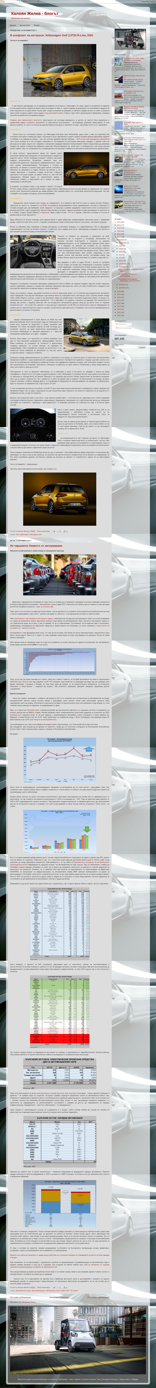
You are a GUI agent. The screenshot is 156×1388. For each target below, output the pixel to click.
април (121, 249)
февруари (123, 243)
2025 (119, 312)
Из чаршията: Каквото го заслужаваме (36, 545)
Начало (13, 25)
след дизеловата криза (53, 113)
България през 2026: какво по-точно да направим (134, 59)
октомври (122, 267)
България (74, 1291)
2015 (119, 231)
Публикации (122, 324)
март (121, 246)
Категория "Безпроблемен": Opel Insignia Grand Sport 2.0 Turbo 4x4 (134, 139)
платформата (50, 205)
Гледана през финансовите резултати (26, 120)
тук (55, 469)
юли (120, 258)
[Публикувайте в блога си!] (60, 531)
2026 (119, 315)
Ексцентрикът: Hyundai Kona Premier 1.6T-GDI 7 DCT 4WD (135, 202)
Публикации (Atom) (28, 1302)
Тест (17, 534)
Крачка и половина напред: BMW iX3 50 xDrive (134, 107)
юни (120, 255)
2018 (119, 291)
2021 (119, 300)
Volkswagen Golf (35, 534)
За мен (36, 25)
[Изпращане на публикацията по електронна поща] (54, 531)
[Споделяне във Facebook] (64, 531)
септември (123, 264)
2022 (119, 303)
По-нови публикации (20, 1297)
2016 (119, 234)
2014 (119, 228)
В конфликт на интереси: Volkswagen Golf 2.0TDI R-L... (130, 280)
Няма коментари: (44, 531)
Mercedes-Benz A (130, 170)
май (120, 252)
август (121, 261)
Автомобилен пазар (23, 1291)
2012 (119, 222)
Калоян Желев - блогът (35, 13)
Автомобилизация (38, 1291)
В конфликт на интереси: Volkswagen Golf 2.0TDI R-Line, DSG (51, 35)
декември (123, 288)
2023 (119, 306)
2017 (119, 237)
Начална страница (59, 1297)
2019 (119, 294)
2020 (119, 297)
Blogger (135, 1379)
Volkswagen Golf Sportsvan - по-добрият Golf (134, 92)
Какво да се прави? (131, 186)
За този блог (25, 25)
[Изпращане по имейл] (58, 531)
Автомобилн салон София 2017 (58, 1291)
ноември (122, 284)
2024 (119, 309)
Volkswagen (24, 534)
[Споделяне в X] (62, 531)
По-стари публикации (98, 1297)
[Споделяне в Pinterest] (67, 531)
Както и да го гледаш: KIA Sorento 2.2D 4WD (133, 156)
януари (122, 240)
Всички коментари (124, 328)
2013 (119, 225)
